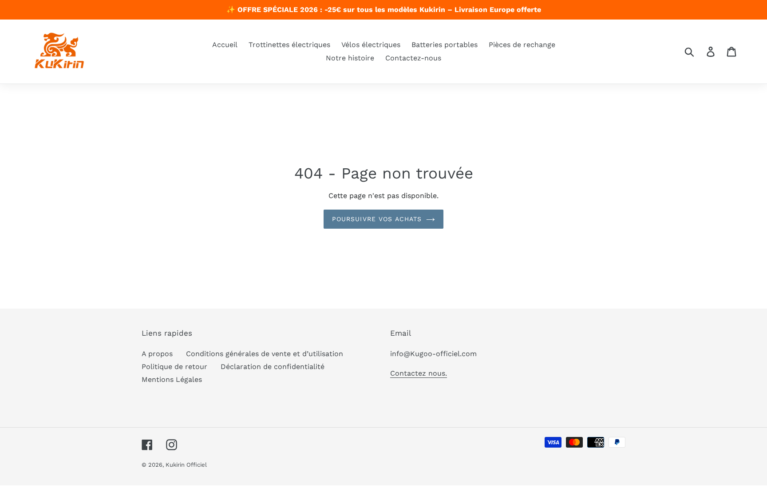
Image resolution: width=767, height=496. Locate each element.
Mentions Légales (172, 379)
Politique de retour (174, 366)
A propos (157, 353)
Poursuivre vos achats (377, 218)
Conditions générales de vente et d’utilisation (264, 353)
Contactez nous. (418, 373)
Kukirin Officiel (186, 464)
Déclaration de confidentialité (272, 366)
